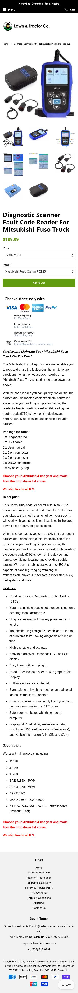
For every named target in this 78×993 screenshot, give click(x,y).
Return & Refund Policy (39, 887)
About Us (39, 902)
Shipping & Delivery (39, 882)
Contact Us (39, 907)
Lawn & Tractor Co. (37, 961)
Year (6, 248)
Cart (72, 9)
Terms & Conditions (39, 897)
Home (5, 43)
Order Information (39, 872)
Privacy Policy (39, 892)
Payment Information (39, 877)
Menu (11, 9)
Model (7, 264)
